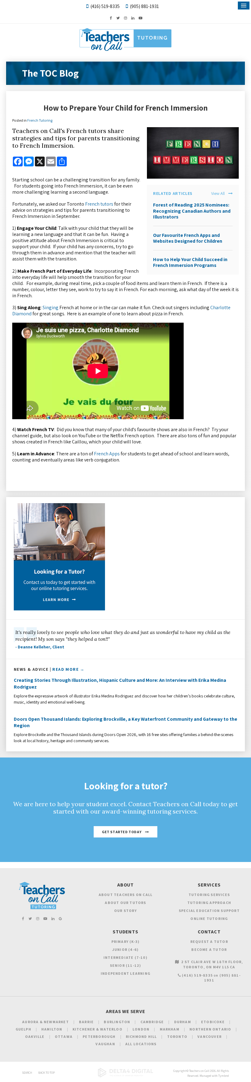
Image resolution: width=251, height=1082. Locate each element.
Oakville (35, 1036)
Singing (50, 307)
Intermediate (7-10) (125, 957)
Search (27, 1073)
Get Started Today (121, 832)
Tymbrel (223, 1076)
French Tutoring (39, 120)
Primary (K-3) (125, 941)
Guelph (23, 1029)
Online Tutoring (209, 918)
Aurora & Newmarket (45, 1021)
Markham (169, 1029)
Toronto (177, 1036)
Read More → (68, 669)
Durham (182, 1021)
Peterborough (99, 1036)
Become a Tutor (209, 949)
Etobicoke (213, 1021)
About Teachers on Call (125, 894)
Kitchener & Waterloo (97, 1029)
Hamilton (51, 1029)
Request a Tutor (209, 941)
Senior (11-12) (125, 965)
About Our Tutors (125, 902)
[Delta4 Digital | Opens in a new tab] (125, 1076)
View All (218, 193)
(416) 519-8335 (105, 6)
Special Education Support (209, 910)
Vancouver (209, 1036)
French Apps (107, 453)
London (141, 1029)
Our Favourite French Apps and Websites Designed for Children (187, 238)
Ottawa (64, 1036)
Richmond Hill (141, 1036)
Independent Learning (125, 973)
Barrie (86, 1021)
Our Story (125, 910)
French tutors (99, 204)
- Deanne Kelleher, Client (39, 647)
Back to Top (46, 1073)
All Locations (141, 1044)
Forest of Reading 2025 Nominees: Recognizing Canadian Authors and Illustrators (191, 211)
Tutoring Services (209, 894)
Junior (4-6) (125, 949)
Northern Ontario (210, 1029)
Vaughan (105, 1044)
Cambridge (152, 1021)
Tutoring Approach (209, 902)
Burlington (117, 1021)
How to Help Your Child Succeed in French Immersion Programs (190, 262)
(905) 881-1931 (144, 6)
